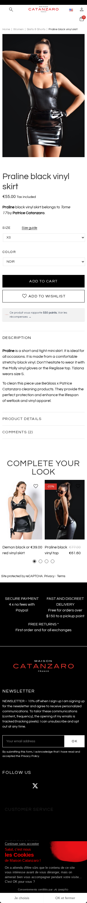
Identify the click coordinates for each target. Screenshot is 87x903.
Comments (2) (17, 432)
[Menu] (4, 9)
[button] (34, 561)
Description (16, 338)
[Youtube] (48, 786)
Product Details (22, 419)
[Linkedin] (75, 786)
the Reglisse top (56, 368)
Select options (22, 532)
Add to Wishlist (43, 296)
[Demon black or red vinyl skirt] (22, 510)
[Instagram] (22, 786)
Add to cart (43, 281)
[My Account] (82, 10)
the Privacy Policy (27, 756)
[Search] (11, 10)
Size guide (29, 228)
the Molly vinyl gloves (20, 368)
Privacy (49, 576)
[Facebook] (8, 786)
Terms (61, 576)
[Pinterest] (62, 786)
